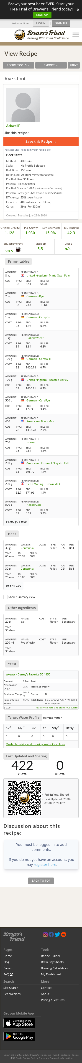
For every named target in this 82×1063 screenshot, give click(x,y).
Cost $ (68, 243)
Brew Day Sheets (52, 962)
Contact (46, 988)
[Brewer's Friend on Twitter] (57, 935)
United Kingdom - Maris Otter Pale (48, 275)
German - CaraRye (38, 400)
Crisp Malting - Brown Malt (43, 484)
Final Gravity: (30, 227)
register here (45, 864)
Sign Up (42, 15)
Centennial (27, 548)
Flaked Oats (33, 505)
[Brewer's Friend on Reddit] (63, 935)
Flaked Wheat (35, 338)
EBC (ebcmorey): (13, 243)
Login (41, 23)
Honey (30, 442)
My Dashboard (51, 974)
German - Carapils (38, 317)
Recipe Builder (50, 956)
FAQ (6, 974)
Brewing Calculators (54, 968)
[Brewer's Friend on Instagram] (45, 935)
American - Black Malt (40, 421)
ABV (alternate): (51, 227)
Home (7, 956)
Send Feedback (62, 1054)
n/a (68, 249)
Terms (75, 1054)
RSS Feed (16, 1058)
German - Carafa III (38, 359)
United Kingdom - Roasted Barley (47, 380)
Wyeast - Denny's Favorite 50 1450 (28, 674)
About (45, 994)
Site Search (10, 988)
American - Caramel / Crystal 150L (48, 463)
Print (73, 65)
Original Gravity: (10, 227)
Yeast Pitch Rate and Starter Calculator (57, 707)
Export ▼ (51, 65)
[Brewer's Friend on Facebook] (51, 935)
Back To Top (41, 881)
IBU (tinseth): (71, 227)
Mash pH (41, 243)
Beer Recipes (11, 994)
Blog (6, 962)
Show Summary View (21, 597)
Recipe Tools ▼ (19, 65)
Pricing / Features (52, 1000)
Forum (8, 968)
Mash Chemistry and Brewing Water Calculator (35, 744)
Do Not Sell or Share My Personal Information (47, 1058)
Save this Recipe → (41, 141)
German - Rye (35, 296)
